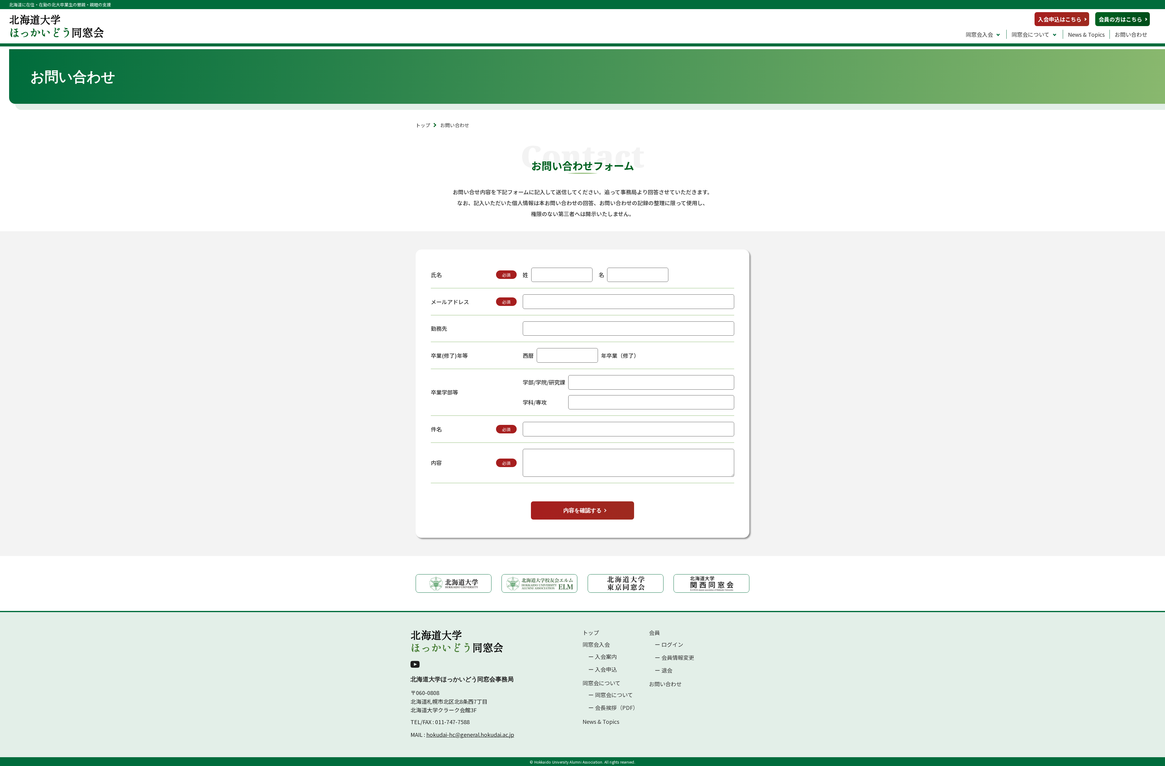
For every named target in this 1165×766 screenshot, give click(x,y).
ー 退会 (663, 670)
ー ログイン (669, 644)
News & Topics (1086, 34)
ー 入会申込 (602, 669)
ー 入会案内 (602, 656)
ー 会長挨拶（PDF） (613, 707)
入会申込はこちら (1060, 19)
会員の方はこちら (1120, 19)
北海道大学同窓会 (456, 641)
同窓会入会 (979, 34)
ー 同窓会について (610, 695)
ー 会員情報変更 (674, 657)
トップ (423, 125)
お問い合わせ (1131, 34)
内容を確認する (582, 510)
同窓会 (56, 25)
